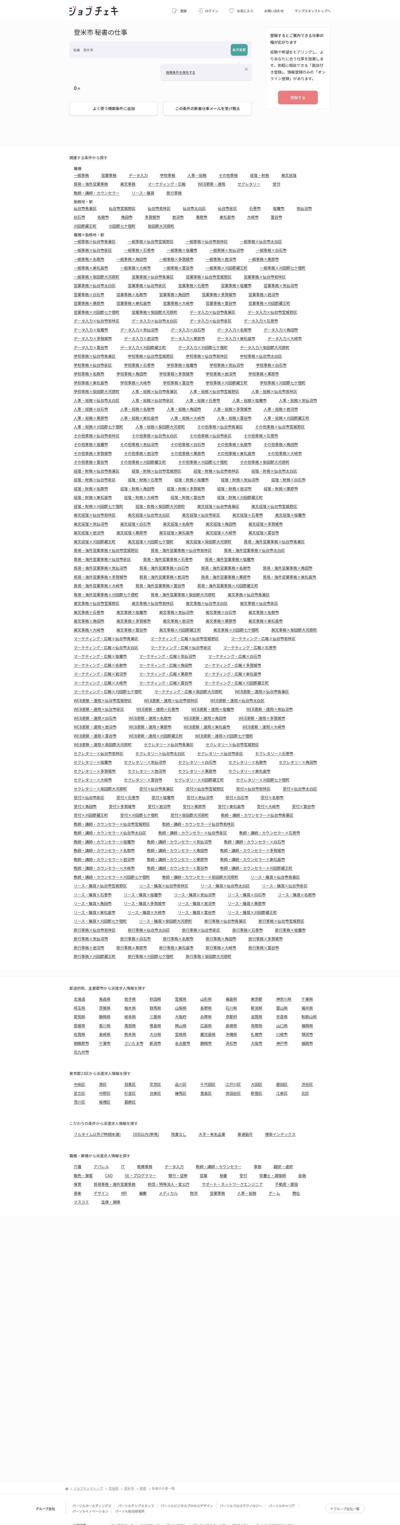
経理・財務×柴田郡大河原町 (160, 506)
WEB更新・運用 (211, 184)
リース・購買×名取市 (297, 894)
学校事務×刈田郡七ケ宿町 (283, 382)
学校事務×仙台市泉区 (93, 365)
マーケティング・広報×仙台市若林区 (263, 638)
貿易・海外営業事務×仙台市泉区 (102, 559)
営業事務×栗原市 (89, 303)
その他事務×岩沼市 (141, 453)
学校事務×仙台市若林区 (207, 356)
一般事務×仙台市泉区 (93, 250)
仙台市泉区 (227, 208)
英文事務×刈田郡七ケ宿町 (236, 630)
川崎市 (282, 1034)
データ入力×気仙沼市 (139, 329)
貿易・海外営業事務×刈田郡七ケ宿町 (106, 594)
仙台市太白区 (194, 208)
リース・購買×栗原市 (247, 903)
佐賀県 (79, 1034)
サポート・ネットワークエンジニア (232, 1184)
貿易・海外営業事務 (91, 184)
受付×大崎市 (268, 806)
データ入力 (138, 175)
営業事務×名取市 (131, 294)
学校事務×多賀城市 (176, 373)
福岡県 (307, 1025)
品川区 (180, 1084)
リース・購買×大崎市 (146, 912)
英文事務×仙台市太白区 (207, 603)
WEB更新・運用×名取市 (150, 718)
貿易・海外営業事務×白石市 (164, 568)
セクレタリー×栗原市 (197, 771)
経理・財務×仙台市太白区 (274, 471)
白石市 (79, 217)
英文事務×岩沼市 (178, 621)
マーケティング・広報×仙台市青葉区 (106, 638)
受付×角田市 (85, 806)
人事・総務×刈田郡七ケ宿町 (98, 426)
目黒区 (130, 1084)
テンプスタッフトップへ (313, 10)
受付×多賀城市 (122, 806)
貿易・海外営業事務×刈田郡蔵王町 (227, 585)
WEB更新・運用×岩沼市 (95, 727)
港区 (103, 1084)
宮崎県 (180, 1034)
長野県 (206, 1008)
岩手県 (130, 999)
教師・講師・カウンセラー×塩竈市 (104, 841)
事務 (257, 1166)
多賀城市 (152, 217)
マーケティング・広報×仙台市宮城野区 (184, 638)
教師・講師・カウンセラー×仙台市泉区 (192, 832)
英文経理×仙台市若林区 (95, 515)
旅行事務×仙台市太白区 (149, 930)
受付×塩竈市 (163, 797)
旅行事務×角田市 (221, 938)
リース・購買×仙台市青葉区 (275, 877)
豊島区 (206, 1093)
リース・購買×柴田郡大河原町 (165, 921)
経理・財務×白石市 (288, 479)
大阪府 (180, 1016)
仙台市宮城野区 (122, 208)
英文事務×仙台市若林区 (153, 603)
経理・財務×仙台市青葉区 (96, 471)
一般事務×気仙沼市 (227, 250)
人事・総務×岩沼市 (281, 409)
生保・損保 (110, 1202)
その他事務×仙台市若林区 (96, 435)
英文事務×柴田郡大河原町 (294, 630)
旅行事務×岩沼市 (89, 947)
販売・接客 (83, 1175)
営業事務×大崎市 (178, 303)
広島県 (206, 1025)
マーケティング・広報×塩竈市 (100, 656)
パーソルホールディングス (91, 1505)
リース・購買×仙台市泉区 (284, 885)
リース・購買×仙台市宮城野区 (100, 885)
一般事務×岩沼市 (221, 259)
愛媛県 (79, 1025)
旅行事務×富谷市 (263, 947)
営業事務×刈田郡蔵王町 (269, 303)
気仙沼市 (304, 208)
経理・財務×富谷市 (188, 497)
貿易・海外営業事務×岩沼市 (164, 577)
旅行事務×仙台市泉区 (201, 930)
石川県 (231, 1008)
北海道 (79, 999)
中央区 (79, 1084)
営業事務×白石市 (89, 294)
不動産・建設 (286, 1184)
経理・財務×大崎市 (141, 497)
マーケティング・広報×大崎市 (100, 683)
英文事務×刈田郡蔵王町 (180, 630)
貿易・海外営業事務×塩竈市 (229, 559)
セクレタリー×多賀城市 (95, 771)
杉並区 (130, 1093)
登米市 (129, 1488)
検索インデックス (280, 1134)
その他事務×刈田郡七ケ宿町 (203, 462)
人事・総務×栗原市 (91, 418)
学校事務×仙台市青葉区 (95, 356)
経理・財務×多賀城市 (186, 488)
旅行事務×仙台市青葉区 (225, 921)
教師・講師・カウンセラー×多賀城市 (252, 850)
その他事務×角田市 (281, 444)
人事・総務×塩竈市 (249, 400)
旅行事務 (174, 193)
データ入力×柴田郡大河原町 (265, 347)
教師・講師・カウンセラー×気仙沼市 (179, 841)
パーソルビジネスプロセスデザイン (187, 1505)
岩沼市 (178, 217)
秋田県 (155, 999)
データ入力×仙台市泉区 (211, 320)
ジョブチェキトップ (88, 1488)
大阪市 (256, 1043)
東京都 (256, 999)
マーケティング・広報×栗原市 (165, 674)
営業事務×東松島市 (133, 303)
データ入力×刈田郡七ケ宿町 (203, 347)
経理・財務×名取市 (91, 488)
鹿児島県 (208, 1034)
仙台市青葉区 (85, 208)
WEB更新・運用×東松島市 (207, 727)
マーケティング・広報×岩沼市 (100, 674)
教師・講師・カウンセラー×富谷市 (177, 868)
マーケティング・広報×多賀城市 (232, 665)
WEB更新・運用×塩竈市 (212, 709)
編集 (143, 1193)
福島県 (231, 999)
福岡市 (307, 1043)
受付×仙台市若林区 (253, 788)
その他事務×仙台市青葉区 (220, 426)
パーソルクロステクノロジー (241, 1505)
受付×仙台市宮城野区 (205, 788)
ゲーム (274, 1193)
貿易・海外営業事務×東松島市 (289, 577)
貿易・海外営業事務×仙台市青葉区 (274, 541)
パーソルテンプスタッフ (136, 1505)
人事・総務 (197, 175)
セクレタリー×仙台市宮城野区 (232, 744)
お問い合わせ (274, 10)
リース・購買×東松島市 (94, 912)
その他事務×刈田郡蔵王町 (143, 462)
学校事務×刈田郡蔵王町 (227, 382)
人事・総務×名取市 (137, 409)
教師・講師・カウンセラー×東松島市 (252, 859)
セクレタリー (249, 184)
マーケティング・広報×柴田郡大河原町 (188, 691)
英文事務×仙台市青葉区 (249, 594)
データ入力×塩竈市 (91, 329)
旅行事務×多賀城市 (265, 938)
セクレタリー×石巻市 (274, 753)
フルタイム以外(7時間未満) (97, 1134)
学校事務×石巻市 (139, 365)
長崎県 (104, 1034)
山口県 (282, 1025)
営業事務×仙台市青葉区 (153, 276)
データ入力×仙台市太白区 (154, 320)
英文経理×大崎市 (221, 532)
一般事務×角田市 (131, 259)
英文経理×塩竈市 (290, 515)
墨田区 (282, 1084)
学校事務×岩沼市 (221, 373)
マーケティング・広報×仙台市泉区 (180, 647)
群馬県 (155, 1008)
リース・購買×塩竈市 (143, 894)
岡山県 (180, 1025)
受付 (276, 184)
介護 (77, 1166)
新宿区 (256, 1093)
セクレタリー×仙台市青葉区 (168, 744)
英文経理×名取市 (178, 524)
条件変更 (239, 49)
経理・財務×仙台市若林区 (216, 471)
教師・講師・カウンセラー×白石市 (254, 841)
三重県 (155, 1016)
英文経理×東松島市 (176, 532)
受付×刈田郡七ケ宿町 (139, 815)
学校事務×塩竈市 (182, 365)
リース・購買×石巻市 (93, 894)
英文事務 (128, 184)
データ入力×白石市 (188, 329)
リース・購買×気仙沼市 (195, 894)
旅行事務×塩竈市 (290, 930)
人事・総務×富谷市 (234, 418)
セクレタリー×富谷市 (143, 779)
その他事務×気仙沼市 (139, 444)
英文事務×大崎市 (89, 630)
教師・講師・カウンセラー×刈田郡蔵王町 (256, 868)
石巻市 (255, 208)
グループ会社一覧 (346, 1508)
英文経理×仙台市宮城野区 (274, 506)
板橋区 (104, 1102)
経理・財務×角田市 (137, 488)
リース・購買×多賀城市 (144, 903)
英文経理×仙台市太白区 (149, 515)
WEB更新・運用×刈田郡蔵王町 (156, 735)
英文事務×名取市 (263, 612)
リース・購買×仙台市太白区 (225, 885)
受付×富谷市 (303, 806)
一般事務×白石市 (271, 250)
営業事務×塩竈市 (236, 285)
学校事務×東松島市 (91, 382)
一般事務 (81, 175)
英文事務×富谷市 (131, 630)
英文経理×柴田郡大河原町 (209, 541)
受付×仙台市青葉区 (156, 788)
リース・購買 (143, 193)
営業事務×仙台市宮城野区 (209, 276)
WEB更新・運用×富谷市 (95, 735)
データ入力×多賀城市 (93, 338)
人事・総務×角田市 (184, 409)
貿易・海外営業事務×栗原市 (226, 577)
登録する (298, 97)
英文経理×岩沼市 (89, 532)
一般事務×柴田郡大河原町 (96, 276)
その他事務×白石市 (188, 444)
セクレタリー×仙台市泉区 (220, 753)
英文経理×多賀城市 (265, 524)
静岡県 (104, 1016)
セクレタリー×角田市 (298, 762)
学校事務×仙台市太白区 (261, 356)
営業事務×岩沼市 (263, 294)
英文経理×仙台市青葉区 (218, 506)
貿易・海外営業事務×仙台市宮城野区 (106, 550)
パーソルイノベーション (90, 1511)
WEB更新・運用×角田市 (205, 718)
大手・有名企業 (212, 1134)
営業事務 (108, 175)
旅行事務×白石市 (135, 938)
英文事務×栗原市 (221, 621)
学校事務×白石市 (271, 365)
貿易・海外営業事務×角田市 (287, 568)
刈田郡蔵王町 (85, 226)
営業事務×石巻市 (193, 285)
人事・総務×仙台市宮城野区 (214, 391)
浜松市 (231, 1043)
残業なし (178, 1134)
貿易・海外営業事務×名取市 (226, 568)
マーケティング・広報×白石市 (234, 656)
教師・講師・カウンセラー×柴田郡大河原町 (200, 877)
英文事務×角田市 (89, 621)
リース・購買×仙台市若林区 (163, 885)
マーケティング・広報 (167, 184)
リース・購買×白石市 (247, 894)
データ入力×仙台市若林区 (96, 320)
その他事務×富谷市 (91, 462)
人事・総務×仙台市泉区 (153, 400)
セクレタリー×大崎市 (93, 779)
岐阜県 (130, 1016)
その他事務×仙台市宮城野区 (280, 426)
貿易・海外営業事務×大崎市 (98, 585)
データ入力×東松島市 (236, 338)
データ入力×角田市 (281, 329)
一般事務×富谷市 (178, 268)
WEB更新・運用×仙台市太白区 (237, 700)
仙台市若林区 (159, 208)
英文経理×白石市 (135, 524)
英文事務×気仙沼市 (176, 612)
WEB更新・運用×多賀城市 (262, 718)
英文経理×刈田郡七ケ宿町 (151, 541)
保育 (77, 1184)
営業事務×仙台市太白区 (95, 285)
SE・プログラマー (140, 1175)
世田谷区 (233, 1093)
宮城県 (180, 999)
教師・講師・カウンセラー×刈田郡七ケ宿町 (112, 877)
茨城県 (104, 1008)
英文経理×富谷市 (263, 532)
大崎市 (253, 217)
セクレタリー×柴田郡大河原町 (100, 788)
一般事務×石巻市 (139, 250)
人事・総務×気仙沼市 (298, 400)
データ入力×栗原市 (188, 338)
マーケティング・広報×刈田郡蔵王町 (236, 683)
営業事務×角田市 (174, 294)
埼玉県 (79, 1008)
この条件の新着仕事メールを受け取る (207, 108)
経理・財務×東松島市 (93, 497)
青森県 (104, 999)
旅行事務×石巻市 (247, 930)
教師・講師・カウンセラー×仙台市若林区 (198, 824)
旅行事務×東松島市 (176, 947)
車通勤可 (245, 1134)
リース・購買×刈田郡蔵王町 (252, 912)
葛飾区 (130, 1102)
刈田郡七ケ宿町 (122, 226)
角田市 (127, 217)
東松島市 (227, 217)
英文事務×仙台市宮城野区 (96, 603)
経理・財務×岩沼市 (234, 488)
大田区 (256, 1084)
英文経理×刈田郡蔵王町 (95, 541)
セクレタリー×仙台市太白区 (160, 753)
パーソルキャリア (282, 1505)
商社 (296, 1193)
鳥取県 (256, 1025)
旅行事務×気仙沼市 (91, 938)
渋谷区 (307, 1084)
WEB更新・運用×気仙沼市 (269, 709)
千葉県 (307, 999)
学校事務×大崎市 (135, 382)
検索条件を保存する (180, 72)
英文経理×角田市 (221, 524)
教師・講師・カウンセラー (96, 193)
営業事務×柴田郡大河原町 (154, 312)
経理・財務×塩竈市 (191, 479)
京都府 (231, 1016)
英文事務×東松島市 (265, 621)
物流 (194, 1193)
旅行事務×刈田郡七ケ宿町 (151, 956)
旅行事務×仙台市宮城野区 (281, 921)
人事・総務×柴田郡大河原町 (160, 426)
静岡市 (206, 1043)
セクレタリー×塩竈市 (93, 762)
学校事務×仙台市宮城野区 (151, 356)
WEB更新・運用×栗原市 (150, 727)
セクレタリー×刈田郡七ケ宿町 (263, 779)
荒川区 (79, 1102)
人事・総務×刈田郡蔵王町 (286, 418)
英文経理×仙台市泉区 (201, 515)
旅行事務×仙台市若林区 (95, 930)
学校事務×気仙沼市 (227, 365)
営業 (203, 1175)
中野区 (104, 1093)
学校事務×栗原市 (263, 373)
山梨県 (180, 1008)
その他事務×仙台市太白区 (154, 435)
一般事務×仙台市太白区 (261, 241)
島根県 (231, 1025)
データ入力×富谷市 (91, 347)
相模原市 (81, 1043)
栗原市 (201, 217)
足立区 (79, 1093)
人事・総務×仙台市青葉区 (154, 391)
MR (124, 1193)
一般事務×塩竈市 (182, 250)
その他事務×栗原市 (188, 453)
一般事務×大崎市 (135, 268)
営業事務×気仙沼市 (281, 285)
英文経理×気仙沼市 (91, 524)
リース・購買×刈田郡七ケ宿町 (100, 921)
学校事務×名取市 (89, 373)
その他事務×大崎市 (284, 453)
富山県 (282, 1008)
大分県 (155, 1034)
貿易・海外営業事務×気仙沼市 (100, 568)
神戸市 (282, 1043)
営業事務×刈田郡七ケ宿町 (96, 312)
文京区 (155, 1084)
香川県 (104, 1025)
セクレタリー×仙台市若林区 (98, 753)
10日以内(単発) (146, 1134)
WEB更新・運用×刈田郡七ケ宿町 (224, 735)
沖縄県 (231, 1034)
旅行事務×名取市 (178, 938)
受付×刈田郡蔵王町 (91, 815)
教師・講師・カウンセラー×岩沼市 (104, 859)
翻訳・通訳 (283, 1166)
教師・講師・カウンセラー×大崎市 (104, 868)
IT (123, 1166)
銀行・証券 (177, 1175)
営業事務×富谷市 (221, 303)
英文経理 (289, 175)
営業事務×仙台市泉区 (147, 285)
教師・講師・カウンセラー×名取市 (104, 850)
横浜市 (307, 1034)
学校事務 (167, 175)
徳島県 (155, 1025)
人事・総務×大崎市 (188, 418)
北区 (305, 1093)
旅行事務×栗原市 (131, 947)
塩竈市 (278, 208)
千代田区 (208, 1084)
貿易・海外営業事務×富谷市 (160, 585)
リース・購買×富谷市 (197, 912)
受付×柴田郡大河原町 (190, 815)
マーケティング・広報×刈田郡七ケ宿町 (108, 691)
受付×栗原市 (194, 806)
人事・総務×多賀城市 (232, 409)
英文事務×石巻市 (89, 612)
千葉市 (104, 1043)
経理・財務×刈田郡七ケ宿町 (98, 506)
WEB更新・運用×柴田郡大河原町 (103, 744)
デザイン (101, 1193)
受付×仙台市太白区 (300, 788)
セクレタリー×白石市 (197, 762)
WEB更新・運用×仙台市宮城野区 (103, 700)
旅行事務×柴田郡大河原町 (209, 956)
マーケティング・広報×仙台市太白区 (106, 647)
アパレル (101, 1166)
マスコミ (81, 1202)
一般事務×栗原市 (263, 259)
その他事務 (228, 175)
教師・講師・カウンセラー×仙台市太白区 (110, 832)
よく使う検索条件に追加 (114, 108)
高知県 (130, 1025)
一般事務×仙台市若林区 (207, 241)
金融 (302, 1175)
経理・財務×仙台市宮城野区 (156, 471)
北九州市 (81, 1052)
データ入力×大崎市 (284, 338)
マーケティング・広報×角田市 (165, 665)
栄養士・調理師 (272, 1175)
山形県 (206, 999)
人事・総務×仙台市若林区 (274, 391)
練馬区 (180, 1093)
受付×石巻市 (127, 797)
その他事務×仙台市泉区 (211, 435)
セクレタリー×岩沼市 (147, 771)
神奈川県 (283, 999)
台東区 (155, 1093)
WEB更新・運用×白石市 (95, 718)
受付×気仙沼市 (200, 797)
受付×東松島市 (231, 806)
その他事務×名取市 (234, 444)
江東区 (282, 1093)
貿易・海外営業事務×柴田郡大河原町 (183, 594)
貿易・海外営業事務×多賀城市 (100, 577)
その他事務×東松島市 (236, 453)
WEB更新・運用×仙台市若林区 (171, 700)
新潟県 (256, 1008)
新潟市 (155, 1043)
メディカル (168, 1193)
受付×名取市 (272, 797)
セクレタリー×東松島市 (249, 771)
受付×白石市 (237, 797)
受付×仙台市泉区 (89, 797)
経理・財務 (259, 175)
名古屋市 (182, 1043)
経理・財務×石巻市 (145, 479)
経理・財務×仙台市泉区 (95, 479)
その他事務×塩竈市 (91, 444)
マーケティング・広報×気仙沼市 (167, 656)
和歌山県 (309, 1016)
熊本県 (130, 1034)
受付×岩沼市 (159, 806)
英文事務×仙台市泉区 (259, 603)
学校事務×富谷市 (178, 382)
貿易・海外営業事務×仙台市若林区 (181, 550)
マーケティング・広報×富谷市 (165, 683)
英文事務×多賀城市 (133, 621)
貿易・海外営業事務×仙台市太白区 (254, 550)
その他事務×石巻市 (261, 435)
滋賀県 (256, 1016)
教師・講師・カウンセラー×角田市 (177, 850)
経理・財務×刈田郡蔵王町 (240, 497)
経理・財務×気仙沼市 (240, 479)
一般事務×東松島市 (91, 268)
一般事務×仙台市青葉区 (95, 241)
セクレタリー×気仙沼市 (145, 762)
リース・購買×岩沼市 (197, 903)
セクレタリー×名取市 (248, 762)
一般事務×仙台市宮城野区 (151, 241)
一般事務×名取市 (89, 259)
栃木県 (130, 1008)
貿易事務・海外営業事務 (115, 1184)
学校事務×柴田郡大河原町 (96, 391)
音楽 (77, 1193)
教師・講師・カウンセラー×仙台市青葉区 (257, 815)
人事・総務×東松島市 (139, 418)
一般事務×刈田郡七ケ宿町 (283, 268)
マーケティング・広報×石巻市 (249, 647)
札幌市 (256, 1034)
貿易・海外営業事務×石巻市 (168, 559)
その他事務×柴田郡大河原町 (265, 462)
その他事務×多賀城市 (93, 453)
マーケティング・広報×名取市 (100, 665)
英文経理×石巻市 (247, 515)
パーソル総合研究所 (129, 1511)
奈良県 (282, 1016)
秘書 (223, 1175)
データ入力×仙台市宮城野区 (272, 312)
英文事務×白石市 (221, 612)
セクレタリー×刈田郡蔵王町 (199, 779)
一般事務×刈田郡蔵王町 (227, 268)
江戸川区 (233, 1084)
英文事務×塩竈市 (131, 612)
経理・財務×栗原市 (281, 488)
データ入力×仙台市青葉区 (212, 312)
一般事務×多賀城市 (176, 259)
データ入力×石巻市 (261, 320)
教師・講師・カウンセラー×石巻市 (269, 832)
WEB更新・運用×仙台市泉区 (99, 709)
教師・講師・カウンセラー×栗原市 (177, 859)
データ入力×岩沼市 (141, 338)
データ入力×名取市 (234, 329)
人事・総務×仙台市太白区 (96, 400)
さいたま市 (133, 1043)
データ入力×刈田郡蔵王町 (143, 347)
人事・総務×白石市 (91, 409)
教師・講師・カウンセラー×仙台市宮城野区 (112, 824)
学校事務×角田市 (131, 373)
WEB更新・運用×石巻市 (157, 709)
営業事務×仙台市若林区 (265, 276)
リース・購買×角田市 (93, 903)
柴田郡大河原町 (161, 226)
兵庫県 (206, 1016)
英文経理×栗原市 (131, 532)
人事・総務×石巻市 (203, 400)
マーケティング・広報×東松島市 (232, 674)
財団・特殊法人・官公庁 (169, 1184)
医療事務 (144, 1166)
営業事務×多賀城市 (219, 294)
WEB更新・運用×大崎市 (263, 727)
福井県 (307, 1008)
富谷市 (276, 217)
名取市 (103, 217)
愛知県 (79, 1016)
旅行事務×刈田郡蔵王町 (95, 956)
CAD (109, 1175)
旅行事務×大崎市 (221, 947)
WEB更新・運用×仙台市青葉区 (262, 691)
